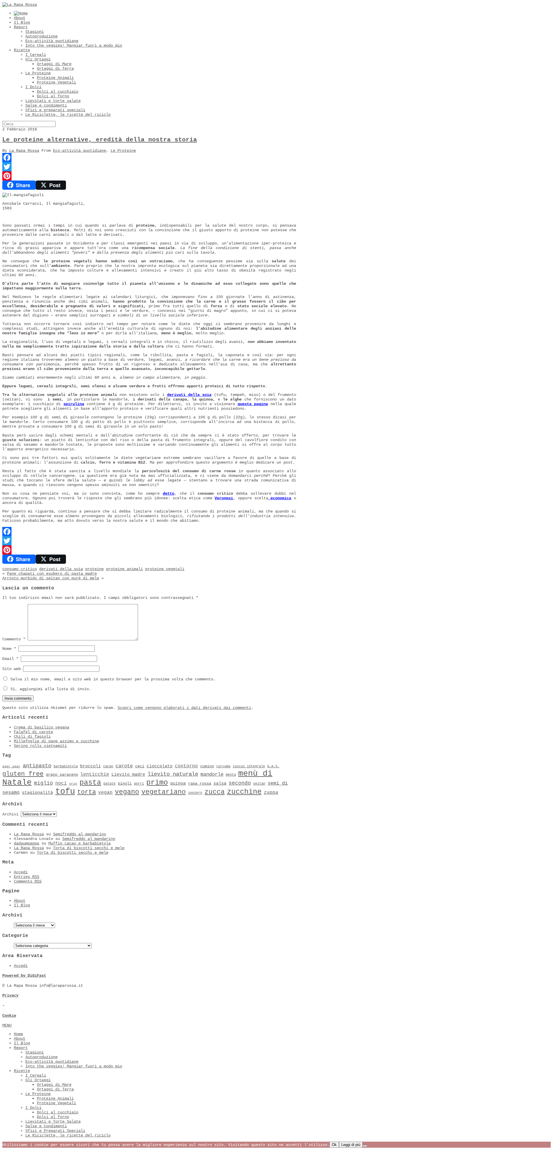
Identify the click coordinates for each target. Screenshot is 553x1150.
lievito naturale (172, 774)
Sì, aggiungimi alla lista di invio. (49, 689)
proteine (94, 569)
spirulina (73, 404)
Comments (27, 881)
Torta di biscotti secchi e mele (88, 848)
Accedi (21, 872)
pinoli (125, 783)
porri (139, 784)
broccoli (90, 766)
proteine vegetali (164, 569)
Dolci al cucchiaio (57, 91)
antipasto (37, 766)
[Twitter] (149, 166)
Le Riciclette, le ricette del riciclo (68, 114)
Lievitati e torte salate (53, 100)
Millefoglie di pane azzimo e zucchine (56, 741)
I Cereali (35, 54)
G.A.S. (273, 766)
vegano (127, 792)
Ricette (22, 50)
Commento (13, 639)
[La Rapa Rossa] (19, 4)
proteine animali (124, 569)
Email (10, 658)
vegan (105, 792)
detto (168, 493)
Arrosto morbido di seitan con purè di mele (50, 578)
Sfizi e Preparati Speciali (55, 1130)
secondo (240, 783)
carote (124, 766)
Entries (26, 876)
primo (157, 783)
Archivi (10, 814)
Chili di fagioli (32, 736)
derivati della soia (189, 394)
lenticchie (94, 774)
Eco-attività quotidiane (51, 41)
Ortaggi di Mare (54, 64)
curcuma (223, 766)
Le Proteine (38, 73)
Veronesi (224, 498)
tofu (65, 791)
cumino (207, 766)
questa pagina (253, 404)
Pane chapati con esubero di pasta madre (52, 573)
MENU (7, 1025)
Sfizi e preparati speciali (55, 110)
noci (61, 783)
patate (109, 784)
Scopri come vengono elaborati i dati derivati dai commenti (184, 707)
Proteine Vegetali (56, 82)
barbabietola (66, 766)
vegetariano (163, 792)
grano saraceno (62, 775)
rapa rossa (199, 783)
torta (86, 792)
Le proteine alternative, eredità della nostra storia (99, 139)
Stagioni (34, 31)
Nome (9, 648)
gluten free (22, 774)
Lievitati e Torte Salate (53, 1121)
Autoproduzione (41, 36)
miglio (43, 783)
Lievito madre (128, 774)
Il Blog (22, 22)
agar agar (11, 766)
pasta (90, 783)
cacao (108, 766)
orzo (73, 783)
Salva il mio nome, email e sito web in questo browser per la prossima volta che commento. (112, 679)
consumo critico (19, 569)
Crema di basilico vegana (41, 727)
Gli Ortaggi (38, 59)
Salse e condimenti (46, 105)
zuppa (271, 792)
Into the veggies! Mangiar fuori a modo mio (73, 45)
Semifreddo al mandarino (79, 834)
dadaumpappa (26, 843)
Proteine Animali (55, 77)
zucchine (244, 792)
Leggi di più (350, 1145)
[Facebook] (149, 157)
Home (18, 1034)
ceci (139, 766)
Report (21, 27)
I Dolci (33, 87)
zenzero (195, 793)
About (19, 18)
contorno (186, 766)
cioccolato (160, 766)
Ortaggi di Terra (55, 68)
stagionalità (37, 792)
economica (279, 498)
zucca (214, 792)
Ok (334, 1145)
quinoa (178, 783)
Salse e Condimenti (46, 1126)
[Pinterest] (149, 176)
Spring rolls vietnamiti (40, 745)
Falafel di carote (33, 732)
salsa (219, 783)
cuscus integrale (249, 766)
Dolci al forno (53, 96)
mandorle (212, 774)
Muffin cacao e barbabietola (79, 843)
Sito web (11, 669)
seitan (259, 784)
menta (231, 775)
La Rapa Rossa (24, 150)
